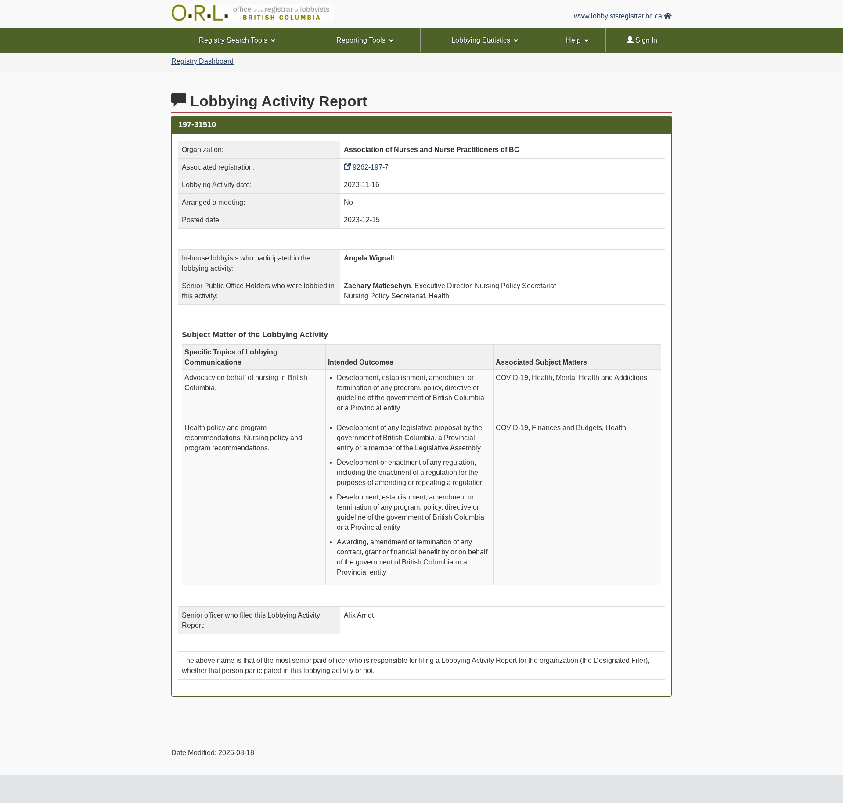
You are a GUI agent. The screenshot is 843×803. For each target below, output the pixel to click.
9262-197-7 (370, 167)
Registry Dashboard (202, 61)
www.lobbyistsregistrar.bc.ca (619, 16)
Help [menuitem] (573, 40)
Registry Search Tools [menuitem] (233, 40)
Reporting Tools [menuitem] (360, 40)
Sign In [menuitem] (645, 40)
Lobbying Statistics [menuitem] (480, 40)
